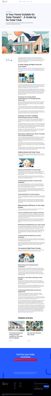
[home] (4, 1)
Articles (20, 383)
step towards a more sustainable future (32, 87)
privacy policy (43, 388)
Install (15, 385)
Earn (14, 386)
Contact (20, 386)
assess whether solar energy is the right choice (34, 59)
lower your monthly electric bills (29, 70)
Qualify (15, 383)
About (20, 385)
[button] (21, 1)
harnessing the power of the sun (29, 69)
